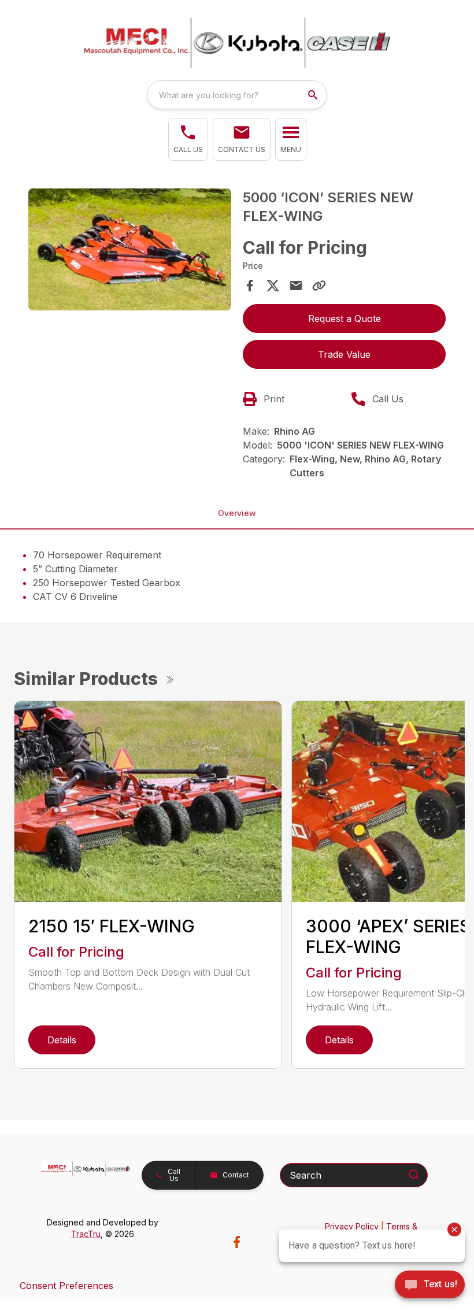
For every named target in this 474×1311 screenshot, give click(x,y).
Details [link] (61, 1040)
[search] (314, 95)
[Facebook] (236, 1242)
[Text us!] (430, 1286)
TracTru (86, 1234)
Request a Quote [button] (344, 318)
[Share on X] (273, 285)
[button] (188, 139)
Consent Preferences (66, 1285)
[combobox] (237, 95)
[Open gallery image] (129, 249)
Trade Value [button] (344, 354)
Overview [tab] (237, 513)
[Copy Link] (319, 285)
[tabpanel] (129, 251)
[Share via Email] (296, 285)
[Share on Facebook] (250, 285)
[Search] (413, 1174)
